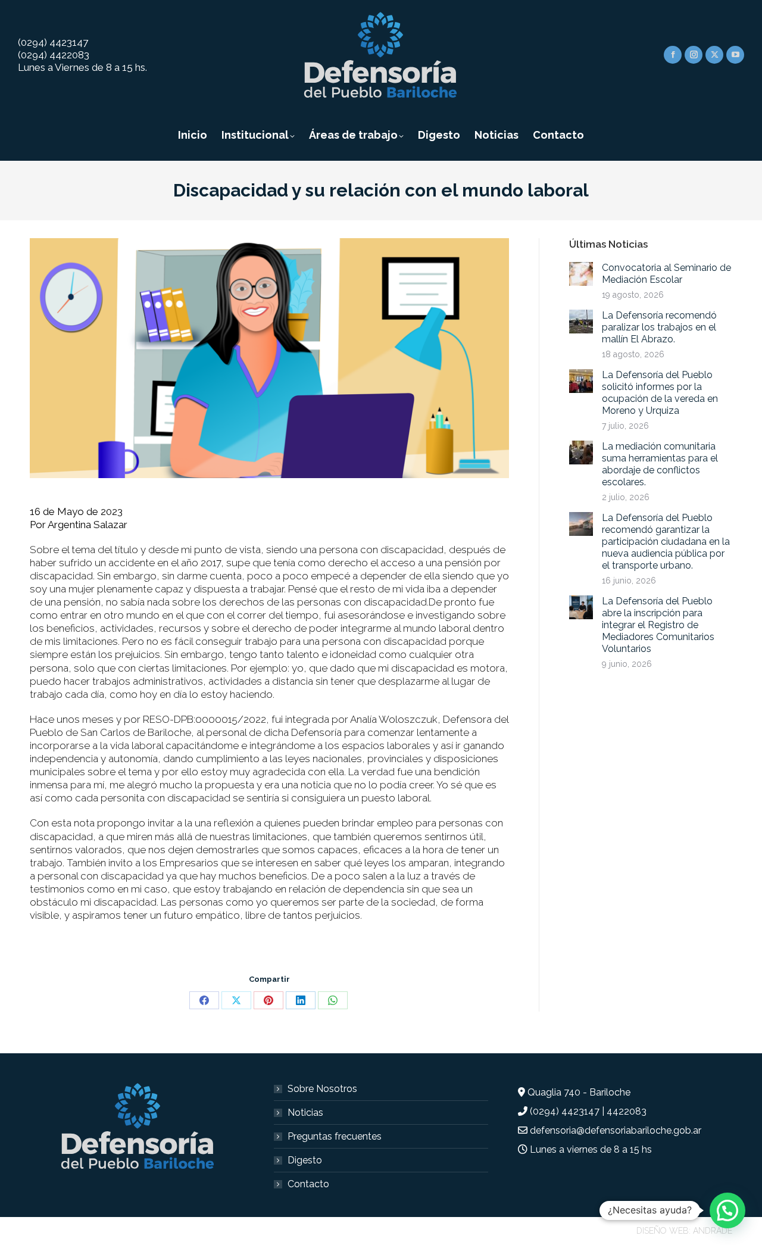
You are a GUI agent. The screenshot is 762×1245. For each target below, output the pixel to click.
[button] (727, 1210)
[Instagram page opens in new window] (693, 55)
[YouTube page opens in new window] (735, 55)
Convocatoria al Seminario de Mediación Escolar (666, 273)
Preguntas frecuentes (335, 1136)
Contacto (308, 1184)
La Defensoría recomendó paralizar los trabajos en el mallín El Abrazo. (659, 327)
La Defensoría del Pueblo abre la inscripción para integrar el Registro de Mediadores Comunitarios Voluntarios (658, 624)
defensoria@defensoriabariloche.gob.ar (615, 1130)
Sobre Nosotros (322, 1088)
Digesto (305, 1160)
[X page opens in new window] (714, 55)
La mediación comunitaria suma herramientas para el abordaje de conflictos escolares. (660, 464)
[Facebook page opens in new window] (673, 55)
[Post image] (581, 274)
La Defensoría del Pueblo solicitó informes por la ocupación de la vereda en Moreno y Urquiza (660, 392)
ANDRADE (712, 1230)
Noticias (305, 1112)
